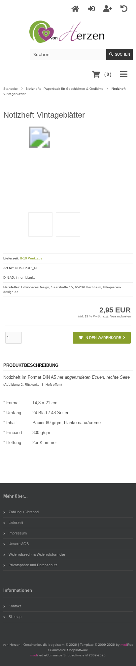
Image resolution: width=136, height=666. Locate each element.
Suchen (119, 54)
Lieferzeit (16, 523)
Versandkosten (120, 316)
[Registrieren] (108, 9)
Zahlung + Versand (24, 512)
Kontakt (15, 606)
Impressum (18, 533)
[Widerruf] (124, 9)
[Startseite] (76, 9)
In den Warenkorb (102, 337)
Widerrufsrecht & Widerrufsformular (37, 554)
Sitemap (15, 617)
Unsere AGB (19, 544)
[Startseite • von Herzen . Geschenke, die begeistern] (68, 32)
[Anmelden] (92, 9)
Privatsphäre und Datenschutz (33, 565)
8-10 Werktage (31, 258)
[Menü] (124, 74)
